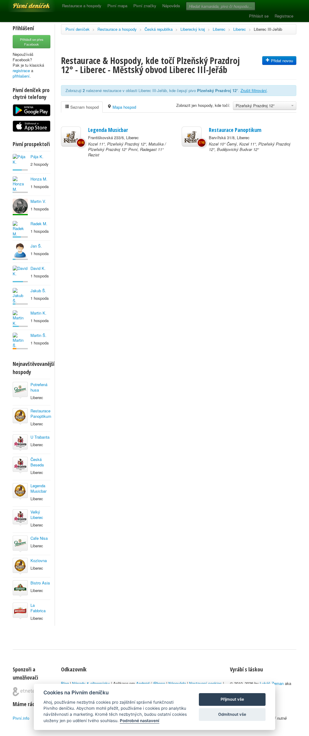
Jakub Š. (38, 290)
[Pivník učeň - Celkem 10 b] (20, 184)
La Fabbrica (38, 607)
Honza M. (38, 179)
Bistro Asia (40, 583)
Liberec (219, 29)
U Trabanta (39, 437)
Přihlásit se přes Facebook (31, 41)
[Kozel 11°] (71, 136)
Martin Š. (38, 335)
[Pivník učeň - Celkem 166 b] (20, 229)
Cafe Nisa (39, 538)
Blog (65, 683)
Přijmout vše (232, 699)
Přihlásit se (259, 16)
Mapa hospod (123, 107)
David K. (38, 268)
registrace (21, 70)
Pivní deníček (25, 3)
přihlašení (21, 76)
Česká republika (159, 29)
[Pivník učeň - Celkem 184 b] (20, 162)
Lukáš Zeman (272, 683)
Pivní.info (21, 718)
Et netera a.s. (26, 691)
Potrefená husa (38, 387)
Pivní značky (144, 5)
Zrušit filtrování (254, 90)
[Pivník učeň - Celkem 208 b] (20, 274)
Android (142, 683)
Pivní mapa (117, 5)
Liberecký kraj (192, 29)
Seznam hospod (84, 107)
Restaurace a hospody (81, 5)
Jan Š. (36, 246)
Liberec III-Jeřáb (268, 29)
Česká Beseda (37, 462)
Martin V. (38, 201)
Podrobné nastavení (139, 720)
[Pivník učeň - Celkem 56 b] (20, 296)
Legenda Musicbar (38, 488)
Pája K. (36, 156)
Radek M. (38, 223)
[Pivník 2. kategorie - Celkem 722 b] (20, 341)
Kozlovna (38, 560)
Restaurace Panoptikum (40, 413)
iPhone (159, 683)
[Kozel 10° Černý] (192, 136)
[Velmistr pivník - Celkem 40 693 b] (20, 207)
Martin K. (38, 313)
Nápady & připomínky (91, 683)
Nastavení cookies (205, 683)
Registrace (284, 16)
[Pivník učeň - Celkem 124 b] (20, 318)
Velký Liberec (36, 514)
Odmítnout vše (232, 714)
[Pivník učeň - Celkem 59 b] (20, 251)
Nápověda (171, 5)
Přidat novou (281, 60)
